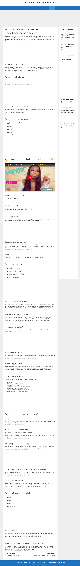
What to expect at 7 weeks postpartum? (66, 116)
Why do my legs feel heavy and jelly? (67, 47)
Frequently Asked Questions (16, 29)
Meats (18, 8)
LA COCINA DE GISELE (40, 2)
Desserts (34, 8)
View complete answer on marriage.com (22, 475)
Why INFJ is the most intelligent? (13, 555)
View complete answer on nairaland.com (22, 71)
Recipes (4, 8)
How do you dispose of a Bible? (67, 42)
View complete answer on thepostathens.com (23, 371)
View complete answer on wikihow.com (22, 394)
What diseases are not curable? (67, 125)
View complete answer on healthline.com (22, 449)
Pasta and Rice (26, 8)
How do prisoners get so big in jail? (68, 39)
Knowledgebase (52, 562)
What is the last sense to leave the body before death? (68, 102)
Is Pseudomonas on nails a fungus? (68, 104)
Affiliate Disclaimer (44, 562)
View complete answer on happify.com (22, 487)
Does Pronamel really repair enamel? (68, 44)
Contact (58, 562)
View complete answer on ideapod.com (22, 550)
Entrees (11, 8)
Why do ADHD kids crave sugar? (67, 37)
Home (6, 29)
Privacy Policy (20, 562)
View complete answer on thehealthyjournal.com (23, 84)
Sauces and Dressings (43, 8)
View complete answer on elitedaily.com (22, 309)
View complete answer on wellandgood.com (22, 42)
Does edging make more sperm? (67, 49)
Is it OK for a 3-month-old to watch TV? (68, 113)
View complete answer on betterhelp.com (22, 332)
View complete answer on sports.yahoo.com (23, 136)
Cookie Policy (64, 562)
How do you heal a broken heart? (68, 32)
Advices (52, 8)
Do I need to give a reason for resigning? (67, 56)
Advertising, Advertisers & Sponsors (31, 562)
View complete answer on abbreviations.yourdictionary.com (25, 358)
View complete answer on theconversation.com (23, 113)
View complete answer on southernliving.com (23, 510)
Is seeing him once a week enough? (68, 110)
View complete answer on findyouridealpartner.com (24, 258)
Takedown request (10, 42)
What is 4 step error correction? (67, 127)
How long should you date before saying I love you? (68, 35)
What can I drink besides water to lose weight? (44, 555)
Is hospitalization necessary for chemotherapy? (67, 108)
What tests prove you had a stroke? (68, 123)
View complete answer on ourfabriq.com (22, 438)
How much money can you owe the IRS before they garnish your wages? (68, 120)
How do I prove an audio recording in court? (68, 52)
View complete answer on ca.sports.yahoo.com (23, 222)
